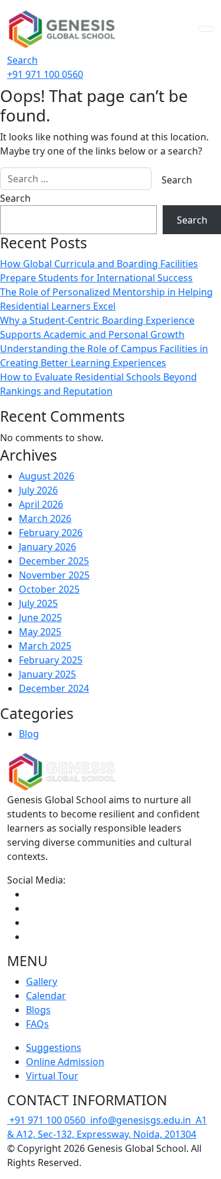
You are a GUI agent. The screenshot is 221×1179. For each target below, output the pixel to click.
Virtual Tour (52, 1075)
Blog (29, 733)
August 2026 (46, 475)
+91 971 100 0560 (48, 1120)
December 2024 (54, 688)
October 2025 (49, 589)
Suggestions (53, 1047)
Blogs (38, 1009)
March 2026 (45, 518)
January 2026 (47, 546)
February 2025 (51, 659)
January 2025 (47, 674)
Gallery (41, 981)
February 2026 (51, 532)
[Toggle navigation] (206, 29)
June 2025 (40, 617)
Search (22, 60)
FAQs (37, 1023)
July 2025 (38, 603)
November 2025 (54, 575)
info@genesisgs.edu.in (140, 1120)
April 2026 (41, 504)
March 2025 (45, 645)
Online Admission (65, 1061)
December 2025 (54, 560)
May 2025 (40, 631)
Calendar (46, 995)
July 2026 (38, 490)
